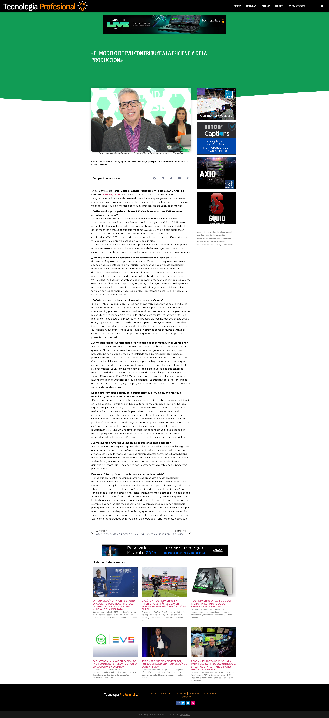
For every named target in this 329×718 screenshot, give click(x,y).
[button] (322, 6)
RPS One (221, 241)
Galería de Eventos (297, 6)
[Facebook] (178, 703)
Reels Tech (279, 6)
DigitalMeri (185, 714)
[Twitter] (183, 703)
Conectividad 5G (204, 232)
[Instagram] (193, 703)
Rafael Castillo (210, 241)
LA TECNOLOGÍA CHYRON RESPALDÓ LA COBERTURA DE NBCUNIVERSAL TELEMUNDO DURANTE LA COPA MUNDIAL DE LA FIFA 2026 (114, 605)
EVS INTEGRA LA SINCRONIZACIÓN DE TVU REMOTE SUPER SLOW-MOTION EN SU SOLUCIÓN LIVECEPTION (115, 664)
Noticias (237, 6)
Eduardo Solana (218, 232)
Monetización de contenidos (208, 238)
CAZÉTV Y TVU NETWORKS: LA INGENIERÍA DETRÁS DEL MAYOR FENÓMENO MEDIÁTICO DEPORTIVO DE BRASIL (164, 605)
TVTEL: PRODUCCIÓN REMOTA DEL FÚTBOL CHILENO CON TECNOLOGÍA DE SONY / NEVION (164, 664)
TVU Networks (111, 194)
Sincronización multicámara (208, 244)
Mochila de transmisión (215, 235)
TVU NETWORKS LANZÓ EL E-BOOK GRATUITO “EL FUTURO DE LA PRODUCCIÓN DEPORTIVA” (211, 604)
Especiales (265, 6)
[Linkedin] (188, 703)
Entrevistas (251, 6)
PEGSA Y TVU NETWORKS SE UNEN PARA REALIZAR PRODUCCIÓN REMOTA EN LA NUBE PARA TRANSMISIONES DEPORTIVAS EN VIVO (213, 665)
